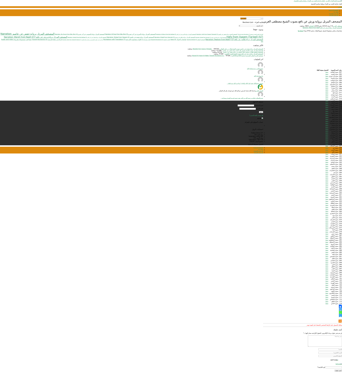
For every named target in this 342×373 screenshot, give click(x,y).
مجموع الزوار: (259, 141)
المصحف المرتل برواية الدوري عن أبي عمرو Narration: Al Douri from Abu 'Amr (130, 34)
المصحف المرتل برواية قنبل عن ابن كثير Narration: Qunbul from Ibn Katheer (87, 37)
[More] (340, 320)
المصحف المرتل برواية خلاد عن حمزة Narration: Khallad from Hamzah (210, 37)
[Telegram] (340, 315)
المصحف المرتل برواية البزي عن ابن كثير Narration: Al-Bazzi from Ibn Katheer (176, 34)
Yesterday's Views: (255, 136)
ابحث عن (243, 18)
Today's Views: (256, 133)
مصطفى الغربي (337, 26)
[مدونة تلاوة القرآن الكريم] (318, 1)
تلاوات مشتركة (146, 39)
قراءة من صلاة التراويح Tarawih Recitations (47, 39)
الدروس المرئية (333, 15)
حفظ (326, 72)
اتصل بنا (336, 12)
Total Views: (253, 139)
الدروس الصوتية (333, 13)
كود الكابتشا (321, 367)
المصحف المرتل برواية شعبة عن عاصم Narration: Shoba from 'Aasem (130, 37)
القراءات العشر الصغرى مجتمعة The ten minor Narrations (250, 34)
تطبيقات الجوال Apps (178, 39)
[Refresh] (339, 364)
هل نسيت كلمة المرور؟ (256, 115)
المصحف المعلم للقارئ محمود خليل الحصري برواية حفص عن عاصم (243, 52)
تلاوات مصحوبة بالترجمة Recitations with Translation (122, 39)
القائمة (340, 7)
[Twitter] (340, 309)
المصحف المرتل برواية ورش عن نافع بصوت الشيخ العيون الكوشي (244, 54)
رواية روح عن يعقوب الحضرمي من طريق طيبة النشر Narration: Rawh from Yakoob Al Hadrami (82, 39)
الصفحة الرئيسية (333, 10)
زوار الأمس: (259, 138)
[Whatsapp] (340, 312)
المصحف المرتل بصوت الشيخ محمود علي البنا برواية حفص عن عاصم (243, 50)
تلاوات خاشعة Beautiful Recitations (160, 39)
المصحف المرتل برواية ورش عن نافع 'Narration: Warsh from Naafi (322, 28)
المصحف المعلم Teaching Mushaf (196, 39)
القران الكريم (259, 91)
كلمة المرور (259, 109)
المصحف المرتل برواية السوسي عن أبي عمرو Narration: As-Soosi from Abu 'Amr (80, 34)
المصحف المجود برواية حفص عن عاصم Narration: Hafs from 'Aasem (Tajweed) (216, 34)
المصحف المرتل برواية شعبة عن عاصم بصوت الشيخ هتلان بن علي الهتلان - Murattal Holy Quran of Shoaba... (228, 49)
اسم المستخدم (258, 105)
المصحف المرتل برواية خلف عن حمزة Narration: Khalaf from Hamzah (174, 37)
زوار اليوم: (260, 134)
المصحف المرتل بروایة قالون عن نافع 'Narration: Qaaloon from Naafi (234, 39)
